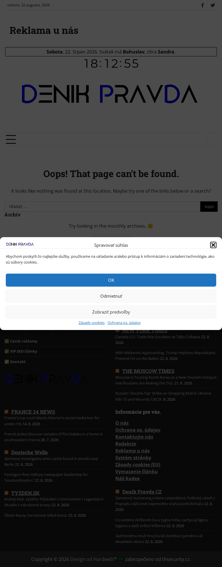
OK (111, 280)
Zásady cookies (92, 322)
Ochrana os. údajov (124, 322)
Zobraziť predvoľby (111, 312)
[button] (213, 245)
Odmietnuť (111, 296)
